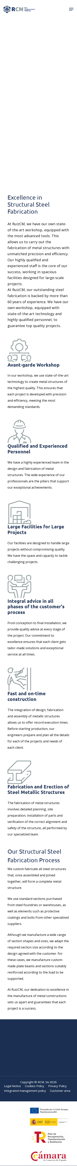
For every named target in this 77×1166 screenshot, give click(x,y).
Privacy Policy (57, 1086)
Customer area (60, 1091)
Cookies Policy (34, 1086)
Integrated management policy (25, 1091)
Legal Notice (12, 1086)
